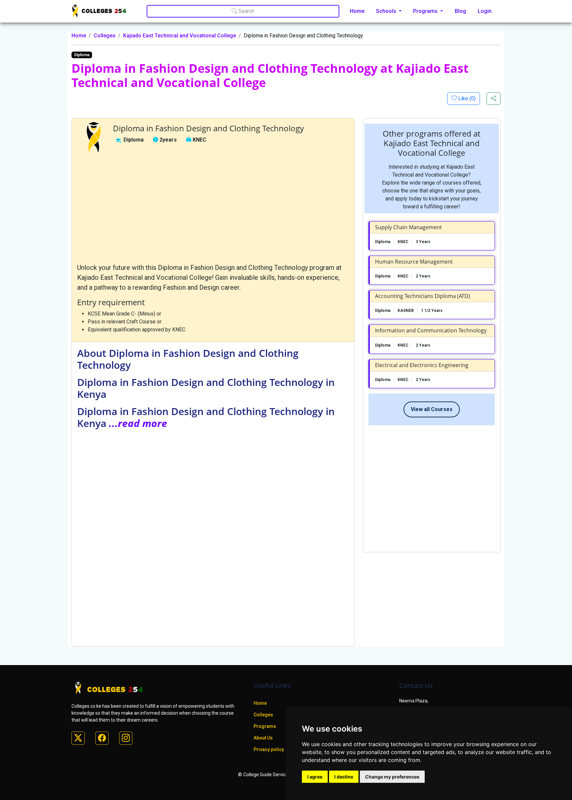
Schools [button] (387, 11)
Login (485, 11)
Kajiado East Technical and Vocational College (179, 35)
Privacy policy (269, 749)
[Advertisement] (213, 208)
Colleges (105, 35)
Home (357, 11)
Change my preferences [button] (392, 776)
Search (245, 11)
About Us (263, 737)
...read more (138, 423)
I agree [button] (314, 776)
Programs (265, 726)
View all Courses (432, 409)
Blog (460, 11)
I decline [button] (343, 776)
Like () (466, 98)
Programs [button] (426, 11)
